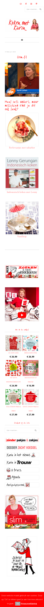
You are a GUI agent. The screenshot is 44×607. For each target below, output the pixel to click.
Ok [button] (18, 603)
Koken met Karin (22, 25)
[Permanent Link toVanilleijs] (22, 233)
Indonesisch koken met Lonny (22, 192)
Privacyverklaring (29, 603)
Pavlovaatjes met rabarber (22, 147)
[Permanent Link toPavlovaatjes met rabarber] (22, 144)
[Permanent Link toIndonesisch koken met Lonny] (22, 188)
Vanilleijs (22, 236)
